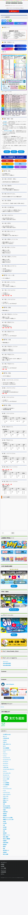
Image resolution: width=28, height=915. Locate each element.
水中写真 (5, 823)
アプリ (4, 751)
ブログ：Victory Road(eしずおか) (10, 651)
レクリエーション (6, 792)
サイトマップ (3, 870)
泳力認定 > (7, 151)
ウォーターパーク (6, 757)
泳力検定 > (14, 151)
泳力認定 (5, 121)
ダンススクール (6, 775)
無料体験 (5, 832)
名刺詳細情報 (3, 872)
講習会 (4, 846)
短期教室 (5, 840)
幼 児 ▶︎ (7, 23)
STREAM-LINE (6, 738)
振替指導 (5, 815)
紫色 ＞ (20, 166)
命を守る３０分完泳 (8, 130)
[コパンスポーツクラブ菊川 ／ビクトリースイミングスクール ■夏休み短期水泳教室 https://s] (5, 692)
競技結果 (5, 844)
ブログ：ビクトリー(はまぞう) (9, 658)
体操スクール (5, 800)
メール (4, 790)
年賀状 (4, 809)
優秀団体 (5, 802)
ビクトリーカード (6, 776)
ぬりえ (4, 746)
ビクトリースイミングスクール (12, 5)
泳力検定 (5, 124)
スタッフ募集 (3, 868)
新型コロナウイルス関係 (7, 817)
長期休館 (5, 852)
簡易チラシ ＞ (7, 45)
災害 (4, 831)
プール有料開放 (6, 782)
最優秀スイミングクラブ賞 (8, 819)
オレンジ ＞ (20, 160)
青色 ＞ (7, 166)
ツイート (2, 706)
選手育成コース (6, 850)
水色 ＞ (20, 163)
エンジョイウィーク (7, 759)
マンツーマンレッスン (7, 788)
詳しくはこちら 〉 (14, 609)
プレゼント (5, 780)
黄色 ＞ (7, 163)
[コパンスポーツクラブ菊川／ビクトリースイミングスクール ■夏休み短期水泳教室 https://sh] (23, 692)
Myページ (5, 736)
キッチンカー (5, 761)
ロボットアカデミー (7, 794)
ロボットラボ (5, 796)
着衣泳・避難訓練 (6, 838)
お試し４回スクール (7, 744)
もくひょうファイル (7, 749)
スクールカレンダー (7, 773)
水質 (4, 825)
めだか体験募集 (6, 747)
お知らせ (5, 742)
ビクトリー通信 (6, 778)
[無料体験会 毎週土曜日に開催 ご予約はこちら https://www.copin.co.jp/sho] (14, 692)
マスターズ (5, 786)
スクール (5, 771)
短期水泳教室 (5, 842)
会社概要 (2, 866)
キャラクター (5, 763)
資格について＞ (20, 49)
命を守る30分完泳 (6, 805)
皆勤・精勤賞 (5, 836)
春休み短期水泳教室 (7, 663)
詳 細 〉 (14, 586)
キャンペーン (5, 661)
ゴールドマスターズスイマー (8, 769)
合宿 (4, 803)
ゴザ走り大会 (5, 767)
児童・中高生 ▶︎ (20, 23)
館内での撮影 (5, 854)
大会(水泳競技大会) (6, 807)
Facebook (3, 671)
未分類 (4, 821)
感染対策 (5, 813)
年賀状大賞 (5, 811)
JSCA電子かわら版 (6, 734)
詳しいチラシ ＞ (20, 45)
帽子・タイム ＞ (7, 49)
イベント (5, 755)
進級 (4, 848)
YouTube (5, 740)
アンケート (5, 753)
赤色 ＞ (7, 160)
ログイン (2, 873)
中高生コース (5, 798)
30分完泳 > (21, 151)
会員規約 (2, 864)
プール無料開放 (6, 784)
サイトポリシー (4, 862)
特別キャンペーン (6, 834)
